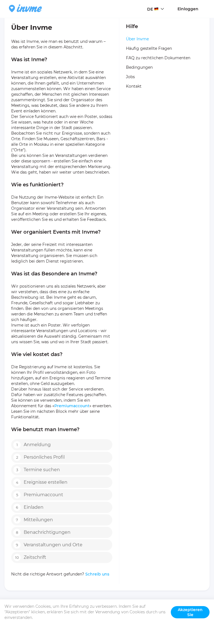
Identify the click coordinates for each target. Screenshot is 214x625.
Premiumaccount (71, 405)
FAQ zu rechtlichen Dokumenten (158, 57)
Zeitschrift (30, 557)
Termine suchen (38, 469)
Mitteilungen (34, 519)
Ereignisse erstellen (42, 482)
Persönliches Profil (40, 457)
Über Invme (137, 38)
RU (150, 19)
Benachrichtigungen (43, 532)
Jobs (130, 76)
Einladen (29, 507)
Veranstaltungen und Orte (49, 544)
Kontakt (134, 86)
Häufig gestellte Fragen (149, 48)
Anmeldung (33, 444)
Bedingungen (139, 67)
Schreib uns (96, 574)
